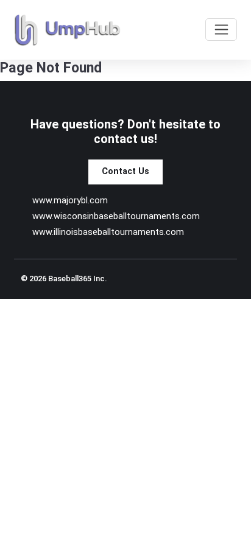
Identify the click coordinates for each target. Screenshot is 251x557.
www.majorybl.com (70, 200)
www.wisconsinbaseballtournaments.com (116, 216)
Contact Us (125, 171)
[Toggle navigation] (221, 29)
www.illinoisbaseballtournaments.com (108, 232)
